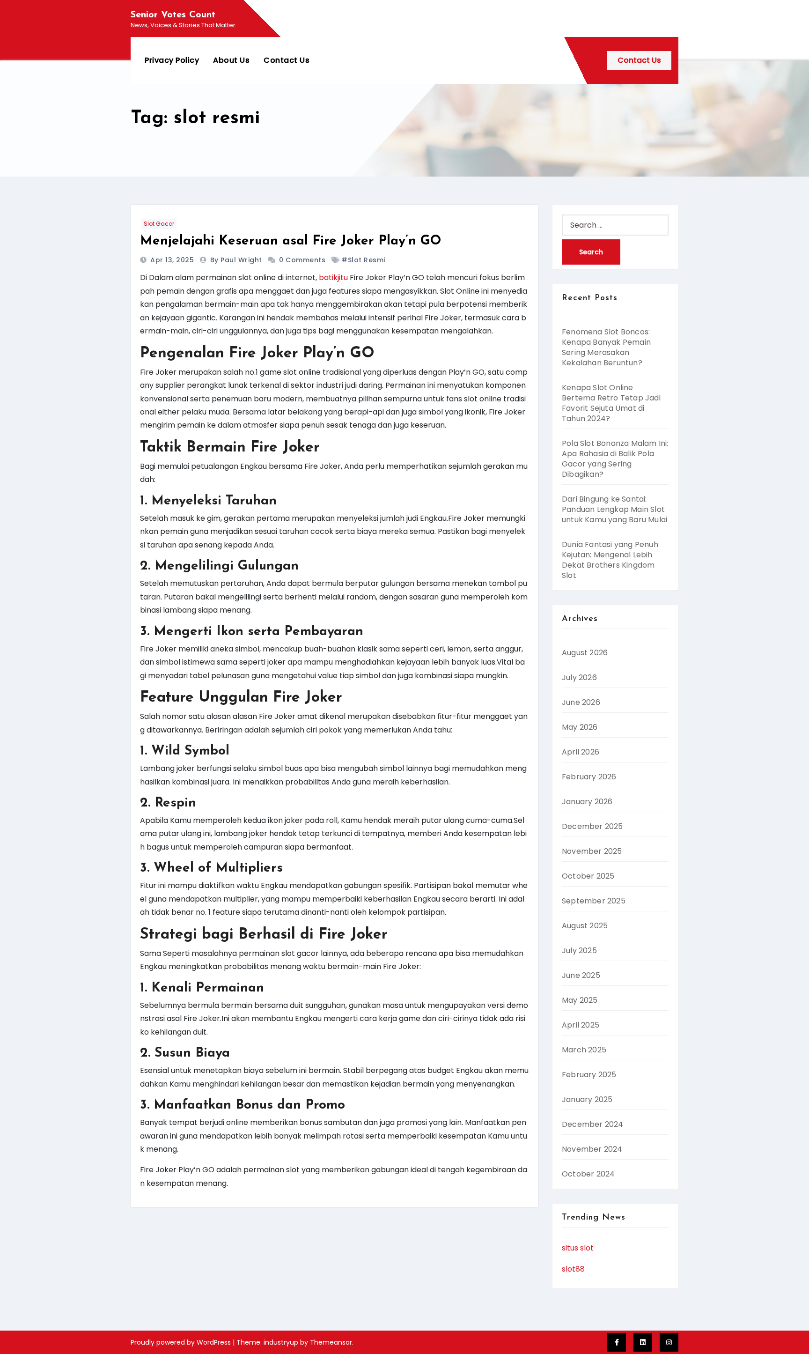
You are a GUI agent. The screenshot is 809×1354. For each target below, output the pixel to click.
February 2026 (589, 776)
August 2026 (585, 652)
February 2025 (589, 1074)
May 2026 (580, 727)
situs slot (578, 1248)
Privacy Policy (172, 60)
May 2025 (580, 1000)
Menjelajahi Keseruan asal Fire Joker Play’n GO (290, 241)
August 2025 (585, 925)
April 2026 (580, 752)
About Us (231, 60)
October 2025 (588, 876)
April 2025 (580, 1025)
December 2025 (592, 826)
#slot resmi (363, 260)
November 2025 (592, 851)
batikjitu (333, 277)
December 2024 (593, 1124)
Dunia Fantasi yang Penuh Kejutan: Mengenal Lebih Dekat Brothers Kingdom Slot (610, 560)
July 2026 (579, 677)
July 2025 (579, 950)
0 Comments (302, 260)
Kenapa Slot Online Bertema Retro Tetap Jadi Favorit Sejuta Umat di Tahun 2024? (611, 403)
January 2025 (587, 1099)
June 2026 (581, 702)
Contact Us (286, 60)
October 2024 (588, 1174)
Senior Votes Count (173, 15)
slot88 (573, 1269)
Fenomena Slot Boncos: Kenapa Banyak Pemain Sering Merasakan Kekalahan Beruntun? (606, 347)
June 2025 (581, 975)
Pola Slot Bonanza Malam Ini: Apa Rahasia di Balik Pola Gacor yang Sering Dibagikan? (615, 459)
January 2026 (587, 801)
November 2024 (592, 1149)
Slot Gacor (159, 224)
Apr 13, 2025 (173, 260)
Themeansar (331, 1342)
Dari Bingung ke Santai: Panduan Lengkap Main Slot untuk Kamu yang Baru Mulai (614, 509)
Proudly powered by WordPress (182, 1342)
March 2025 (584, 1049)
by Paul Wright (237, 260)
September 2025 (593, 900)
